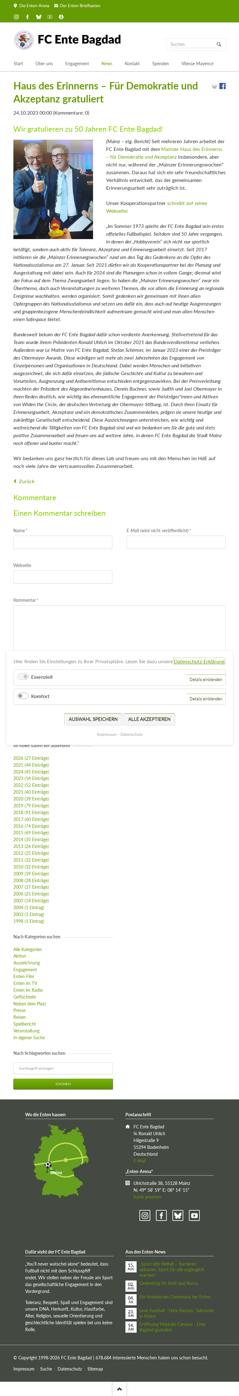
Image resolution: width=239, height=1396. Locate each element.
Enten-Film (23, 976)
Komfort (40, 696)
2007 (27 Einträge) (31, 887)
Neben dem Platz (29, 1003)
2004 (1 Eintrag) (28, 907)
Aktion (19, 956)
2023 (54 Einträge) (31, 778)
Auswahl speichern (93, 719)
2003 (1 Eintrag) (28, 914)
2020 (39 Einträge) (31, 798)
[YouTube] (49, 16)
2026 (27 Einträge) (31, 758)
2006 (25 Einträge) (31, 893)
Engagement (25, 969)
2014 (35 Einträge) (31, 839)
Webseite (22, 565)
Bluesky (177, 1215)
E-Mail (140, 1160)
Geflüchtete (24, 996)
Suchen (219, 44)
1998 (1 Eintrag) (28, 921)
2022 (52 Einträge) (31, 785)
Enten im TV (25, 983)
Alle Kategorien (27, 949)
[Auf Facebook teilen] (222, 87)
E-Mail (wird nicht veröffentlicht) (159, 530)
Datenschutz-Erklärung (199, 661)
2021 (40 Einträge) (31, 792)
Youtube (194, 1215)
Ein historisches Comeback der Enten (174, 1296)
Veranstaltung (26, 1030)
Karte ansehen (147, 1196)
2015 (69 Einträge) (31, 832)
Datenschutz (70, 1368)
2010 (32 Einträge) (31, 866)
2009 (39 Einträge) (31, 873)
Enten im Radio (28, 990)
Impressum (24, 1368)
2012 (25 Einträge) (31, 853)
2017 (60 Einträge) (31, 819)
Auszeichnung (26, 962)
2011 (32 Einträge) (31, 860)
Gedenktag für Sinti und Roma (168, 1283)
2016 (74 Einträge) (31, 826)
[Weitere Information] (61, 16)
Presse (19, 1010)
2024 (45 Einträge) (31, 771)
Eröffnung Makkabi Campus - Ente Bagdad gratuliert (172, 1326)
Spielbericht (24, 1024)
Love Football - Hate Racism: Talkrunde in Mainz (176, 1313)
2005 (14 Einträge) (31, 900)
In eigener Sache (29, 1037)
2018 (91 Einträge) (31, 812)
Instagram (144, 1215)
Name (22, 530)
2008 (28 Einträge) (31, 880)
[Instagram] (16, 16)
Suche (46, 1368)
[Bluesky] (39, 16)
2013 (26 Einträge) (31, 846)
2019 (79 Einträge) (31, 805)
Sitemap (95, 1368)
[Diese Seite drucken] (214, 87)
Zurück (27, 481)
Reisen (19, 1017)
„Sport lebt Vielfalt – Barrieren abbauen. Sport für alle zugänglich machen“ (171, 1269)
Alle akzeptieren (149, 719)
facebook (161, 1215)
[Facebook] (27, 16)
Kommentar (25, 600)
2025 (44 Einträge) (31, 765)
